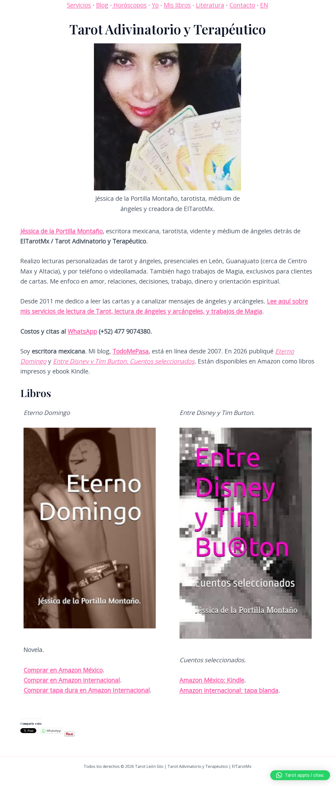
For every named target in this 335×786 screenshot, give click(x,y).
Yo (155, 5)
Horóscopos (129, 5)
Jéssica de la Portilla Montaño (61, 231)
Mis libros (177, 5)
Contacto (242, 5)
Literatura (210, 5)
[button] (300, 775)
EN (264, 5)
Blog (102, 5)
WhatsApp (82, 331)
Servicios (79, 5)
